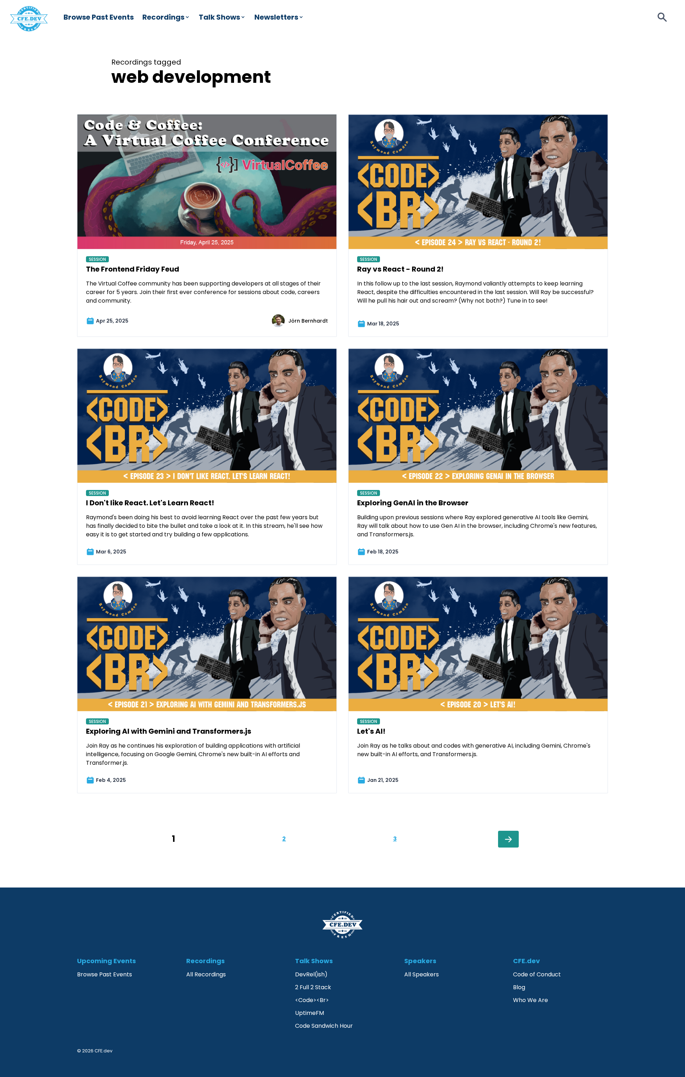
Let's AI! (371, 731)
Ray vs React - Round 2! (400, 269)
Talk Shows (219, 17)
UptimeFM (309, 1013)
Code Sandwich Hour (324, 1026)
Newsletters (276, 17)
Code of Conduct (537, 974)
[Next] (508, 839)
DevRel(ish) (311, 974)
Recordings (163, 17)
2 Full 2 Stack (313, 987)
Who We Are (530, 1000)
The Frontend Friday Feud (132, 269)
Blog (519, 987)
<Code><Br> (312, 1000)
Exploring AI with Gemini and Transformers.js (168, 731)
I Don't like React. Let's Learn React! (150, 503)
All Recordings (206, 974)
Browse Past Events (99, 17)
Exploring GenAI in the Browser (412, 503)
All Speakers (421, 974)
